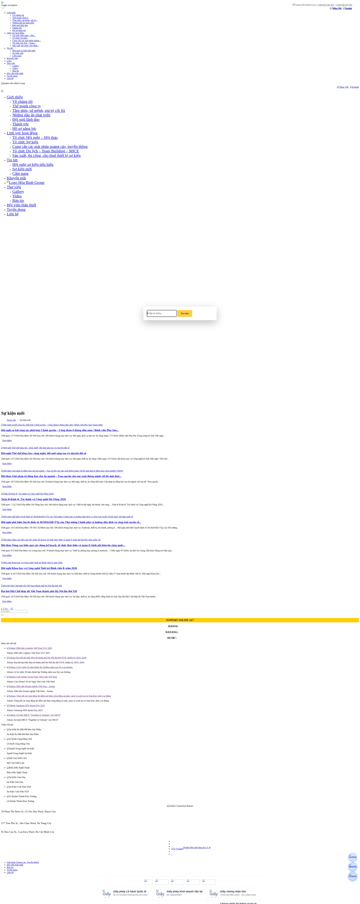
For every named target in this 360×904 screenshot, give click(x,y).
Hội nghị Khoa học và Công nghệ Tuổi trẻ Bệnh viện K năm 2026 (39, 568)
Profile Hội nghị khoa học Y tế (197, 847)
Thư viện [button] (14, 187)
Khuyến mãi (12, 58)
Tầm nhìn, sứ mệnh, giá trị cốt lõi (38, 110)
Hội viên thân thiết (15, 73)
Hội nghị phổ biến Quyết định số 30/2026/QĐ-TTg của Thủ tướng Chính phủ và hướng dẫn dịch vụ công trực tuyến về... (71, 522)
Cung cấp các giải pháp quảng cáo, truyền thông (50, 146)
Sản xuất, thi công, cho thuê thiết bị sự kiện (46, 155)
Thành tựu (17, 28)
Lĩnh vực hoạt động (15, 33)
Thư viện (11, 63)
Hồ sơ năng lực (19, 30)
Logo (9, 61)
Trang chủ (11, 420)
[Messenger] (352, 867)
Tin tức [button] (12, 160)
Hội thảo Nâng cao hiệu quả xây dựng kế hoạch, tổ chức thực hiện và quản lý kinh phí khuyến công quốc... (63, 545)
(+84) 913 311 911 (325, 4)
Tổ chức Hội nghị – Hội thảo (35, 137)
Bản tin (15, 71)
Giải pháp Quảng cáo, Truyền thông (23, 862)
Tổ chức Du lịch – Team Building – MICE (45, 151)
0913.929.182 (186, 632)
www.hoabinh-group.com (14, 834)
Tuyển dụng (12, 76)
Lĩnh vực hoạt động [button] (22, 133)
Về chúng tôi (18, 15)
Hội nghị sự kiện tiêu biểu (23, 50)
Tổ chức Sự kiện (19, 38)
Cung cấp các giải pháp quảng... (26, 40)
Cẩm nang (17, 56)
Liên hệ (10, 78)
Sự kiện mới (17, 53)
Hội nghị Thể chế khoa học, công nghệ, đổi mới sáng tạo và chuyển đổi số (43, 453)
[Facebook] (352, 857)
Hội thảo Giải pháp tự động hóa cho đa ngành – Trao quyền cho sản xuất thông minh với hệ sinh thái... (61, 476)
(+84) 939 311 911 (343, 4)
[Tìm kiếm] (325, 8)
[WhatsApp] (352, 876)
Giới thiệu (11, 13)
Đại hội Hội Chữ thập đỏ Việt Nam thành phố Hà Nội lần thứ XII (39, 591)
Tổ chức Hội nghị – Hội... (24, 35)
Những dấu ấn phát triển (23, 23)
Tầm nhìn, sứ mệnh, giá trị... (25, 20)
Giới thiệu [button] (15, 97)
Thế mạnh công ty (20, 18)
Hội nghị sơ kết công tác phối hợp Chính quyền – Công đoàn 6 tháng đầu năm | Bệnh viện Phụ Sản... (60, 430)
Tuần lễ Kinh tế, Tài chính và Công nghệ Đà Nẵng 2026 (33, 499)
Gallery (15, 66)
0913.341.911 (185, 637)
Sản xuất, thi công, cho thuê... (25, 45)
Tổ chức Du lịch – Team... (24, 43)
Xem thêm (7, 440)
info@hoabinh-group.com (14, 826)
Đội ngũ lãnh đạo (20, 25)
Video (15, 68)
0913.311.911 (32, 83)
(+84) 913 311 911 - (11, 814)
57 (12, 608)
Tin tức (10, 48)
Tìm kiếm (185, 313)
